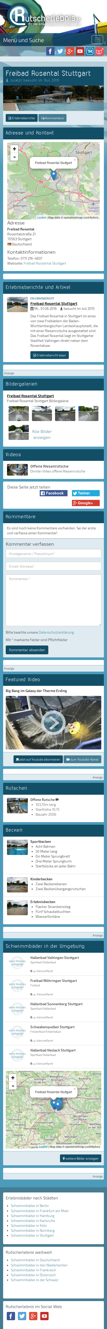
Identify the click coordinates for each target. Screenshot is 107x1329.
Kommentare (54, 118)
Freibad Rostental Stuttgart (45, 263)
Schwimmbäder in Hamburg (32, 1216)
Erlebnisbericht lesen (51, 355)
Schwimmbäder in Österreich (33, 1275)
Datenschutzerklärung (56, 632)
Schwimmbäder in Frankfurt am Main (40, 1211)
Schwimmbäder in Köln (29, 1225)
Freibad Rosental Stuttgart (53, 303)
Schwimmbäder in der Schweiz (34, 1280)
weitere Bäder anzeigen (81, 1158)
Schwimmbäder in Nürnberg (33, 1230)
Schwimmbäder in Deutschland (35, 1260)
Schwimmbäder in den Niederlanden (39, 1265)
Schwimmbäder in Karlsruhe (33, 1221)
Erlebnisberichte (23, 118)
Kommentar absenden (27, 650)
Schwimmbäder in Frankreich (33, 1270)
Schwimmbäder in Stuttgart (32, 1235)
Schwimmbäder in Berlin (30, 1206)
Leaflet (41, 217)
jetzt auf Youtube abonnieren (39, 759)
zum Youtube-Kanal (84, 759)
